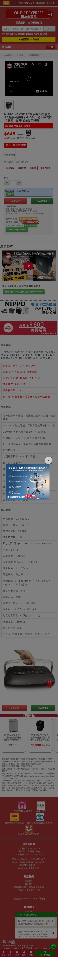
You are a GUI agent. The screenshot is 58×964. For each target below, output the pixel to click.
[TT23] (27, 481)
